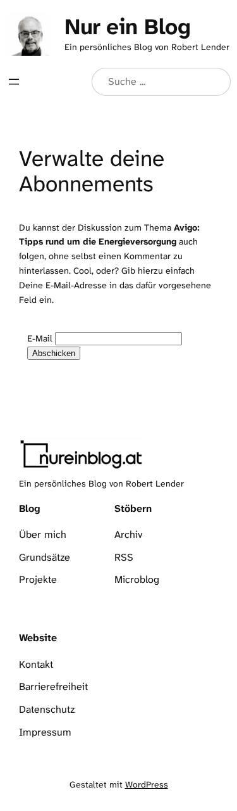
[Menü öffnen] (13, 81)
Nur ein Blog (127, 26)
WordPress (146, 784)
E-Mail (39, 339)
